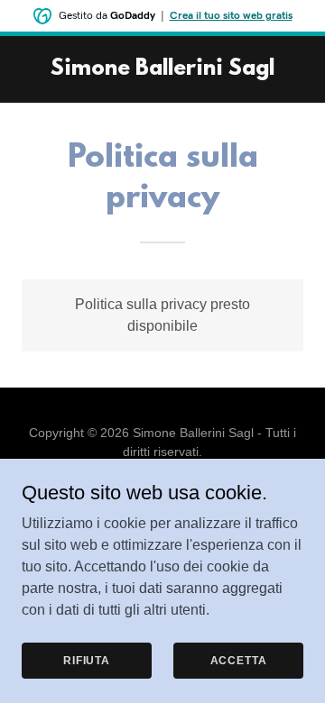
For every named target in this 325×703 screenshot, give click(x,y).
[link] (162, 70)
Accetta (238, 659)
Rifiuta (86, 659)
